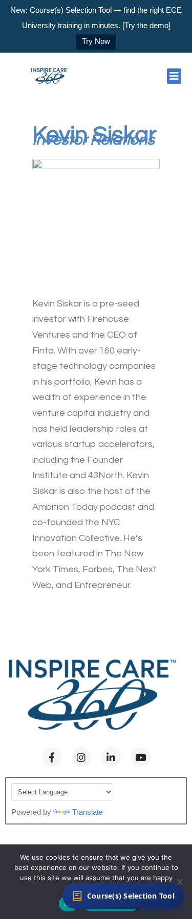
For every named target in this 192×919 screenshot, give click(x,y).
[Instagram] (81, 757)
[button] (174, 76)
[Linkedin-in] (111, 757)
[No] (179, 882)
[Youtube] (141, 757)
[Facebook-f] (51, 757)
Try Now (96, 41)
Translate (87, 812)
